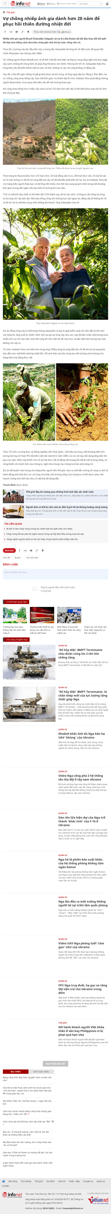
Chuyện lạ (88, 1181)
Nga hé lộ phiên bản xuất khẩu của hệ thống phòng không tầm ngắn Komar (81, 863)
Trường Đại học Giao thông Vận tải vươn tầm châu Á (14, 630)
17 (27, 1114)
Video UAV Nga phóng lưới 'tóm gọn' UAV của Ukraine (81, 945)
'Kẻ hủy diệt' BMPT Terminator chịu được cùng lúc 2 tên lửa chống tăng (80, 653)
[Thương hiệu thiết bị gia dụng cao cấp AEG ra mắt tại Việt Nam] (42, 615)
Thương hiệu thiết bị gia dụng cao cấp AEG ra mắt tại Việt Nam (42, 630)
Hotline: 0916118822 (68, 3)
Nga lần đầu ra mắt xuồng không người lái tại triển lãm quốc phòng (83, 903)
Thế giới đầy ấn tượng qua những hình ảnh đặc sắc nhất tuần (60, 491)
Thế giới (11, 12)
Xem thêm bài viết (55, 1063)
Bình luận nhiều (41, 1071)
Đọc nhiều (16, 1071)
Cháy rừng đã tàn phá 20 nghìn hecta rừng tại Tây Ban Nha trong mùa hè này (45, 534)
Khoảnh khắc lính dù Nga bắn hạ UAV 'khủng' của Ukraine (81, 735)
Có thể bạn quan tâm (17, 601)
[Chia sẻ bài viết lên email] (16, 32)
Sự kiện (5, 1186)
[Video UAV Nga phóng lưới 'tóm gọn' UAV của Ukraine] (29, 955)
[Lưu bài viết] (28, 32)
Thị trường (26, 1181)
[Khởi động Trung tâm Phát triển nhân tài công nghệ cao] (69, 615)
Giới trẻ (61, 1181)
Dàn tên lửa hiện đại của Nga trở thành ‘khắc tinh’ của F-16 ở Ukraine (81, 821)
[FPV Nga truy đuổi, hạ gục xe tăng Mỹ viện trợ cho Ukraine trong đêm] (29, 997)
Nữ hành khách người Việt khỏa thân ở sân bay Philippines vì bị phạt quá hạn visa (81, 1031)
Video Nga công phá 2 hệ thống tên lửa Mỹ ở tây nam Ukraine (80, 777)
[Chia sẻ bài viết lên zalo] (11, 32)
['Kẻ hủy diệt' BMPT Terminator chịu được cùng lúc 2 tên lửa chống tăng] (29, 662)
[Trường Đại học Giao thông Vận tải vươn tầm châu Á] (15, 615)
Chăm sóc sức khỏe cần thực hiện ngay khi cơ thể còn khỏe (95, 630)
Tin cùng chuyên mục (17, 639)
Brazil (17, 557)
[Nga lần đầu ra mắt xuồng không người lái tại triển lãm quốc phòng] (29, 914)
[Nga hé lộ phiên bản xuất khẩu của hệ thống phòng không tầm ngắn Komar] (29, 872)
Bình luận (9, 550)
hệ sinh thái (32, 557)
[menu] (5, 4)
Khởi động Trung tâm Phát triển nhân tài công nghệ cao (69, 630)
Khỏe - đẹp (74, 1181)
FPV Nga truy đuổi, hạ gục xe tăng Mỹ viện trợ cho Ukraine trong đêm (82, 989)
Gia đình (50, 1181)
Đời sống (13, 1181)
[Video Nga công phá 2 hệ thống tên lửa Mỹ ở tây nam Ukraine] (29, 788)
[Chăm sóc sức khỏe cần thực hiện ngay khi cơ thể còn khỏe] (96, 615)
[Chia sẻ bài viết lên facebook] (5, 32)
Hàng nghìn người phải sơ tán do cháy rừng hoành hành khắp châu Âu (42, 539)
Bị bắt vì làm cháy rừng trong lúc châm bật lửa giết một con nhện (39, 528)
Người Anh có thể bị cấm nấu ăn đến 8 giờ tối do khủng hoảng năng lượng (67, 507)
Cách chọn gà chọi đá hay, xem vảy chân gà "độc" (27, 1121)
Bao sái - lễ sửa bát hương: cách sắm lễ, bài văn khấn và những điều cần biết (26, 1133)
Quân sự (62, 645)
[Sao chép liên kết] (22, 32)
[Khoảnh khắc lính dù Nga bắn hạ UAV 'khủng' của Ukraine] (29, 746)
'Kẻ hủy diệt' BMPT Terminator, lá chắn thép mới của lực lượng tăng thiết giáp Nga (82, 695)
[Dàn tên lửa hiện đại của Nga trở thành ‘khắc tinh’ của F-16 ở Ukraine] (29, 830)
